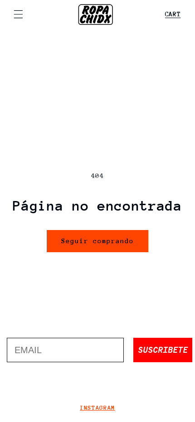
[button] (18, 14)
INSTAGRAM (97, 407)
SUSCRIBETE (163, 349)
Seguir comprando (97, 241)
